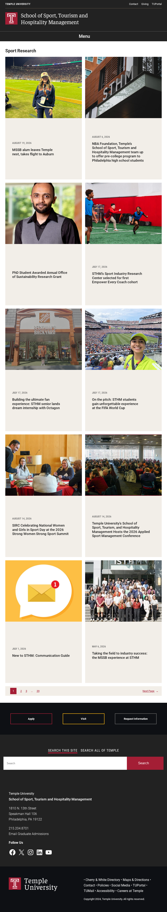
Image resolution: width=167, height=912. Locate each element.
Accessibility (106, 891)
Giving (144, 4)
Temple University (18, 4)
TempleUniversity (40, 883)
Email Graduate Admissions (29, 834)
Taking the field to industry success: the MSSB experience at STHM (119, 655)
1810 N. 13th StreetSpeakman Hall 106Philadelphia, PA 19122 (25, 813)
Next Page (150, 691)
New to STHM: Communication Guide (41, 656)
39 (38, 691)
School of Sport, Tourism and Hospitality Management (54, 18)
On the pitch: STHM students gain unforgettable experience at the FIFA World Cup (115, 403)
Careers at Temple (130, 891)
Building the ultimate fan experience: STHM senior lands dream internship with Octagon (36, 403)
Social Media (120, 885)
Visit (83, 718)
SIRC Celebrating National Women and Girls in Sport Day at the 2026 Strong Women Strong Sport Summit (40, 529)
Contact (133, 4)
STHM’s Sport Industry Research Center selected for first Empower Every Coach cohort (117, 278)
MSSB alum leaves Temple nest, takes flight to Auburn (33, 152)
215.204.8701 (19, 828)
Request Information (136, 718)
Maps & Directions (136, 880)
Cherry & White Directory (103, 880)
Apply (31, 718)
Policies (103, 885)
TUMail (89, 891)
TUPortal (157, 4)
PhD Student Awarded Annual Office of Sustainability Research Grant (39, 275)
